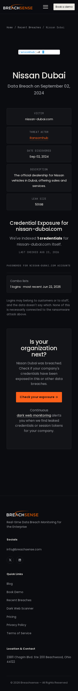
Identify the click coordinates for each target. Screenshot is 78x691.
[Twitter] (10, 560)
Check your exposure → (39, 397)
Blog (10, 584)
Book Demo (15, 592)
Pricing (11, 617)
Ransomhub (39, 138)
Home (10, 27)
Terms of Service (19, 633)
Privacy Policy (16, 625)
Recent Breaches (29, 27)
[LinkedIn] (19, 560)
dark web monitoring (34, 415)
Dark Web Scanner (20, 608)
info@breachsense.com (24, 549)
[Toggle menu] (45, 6)
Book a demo (64, 7)
